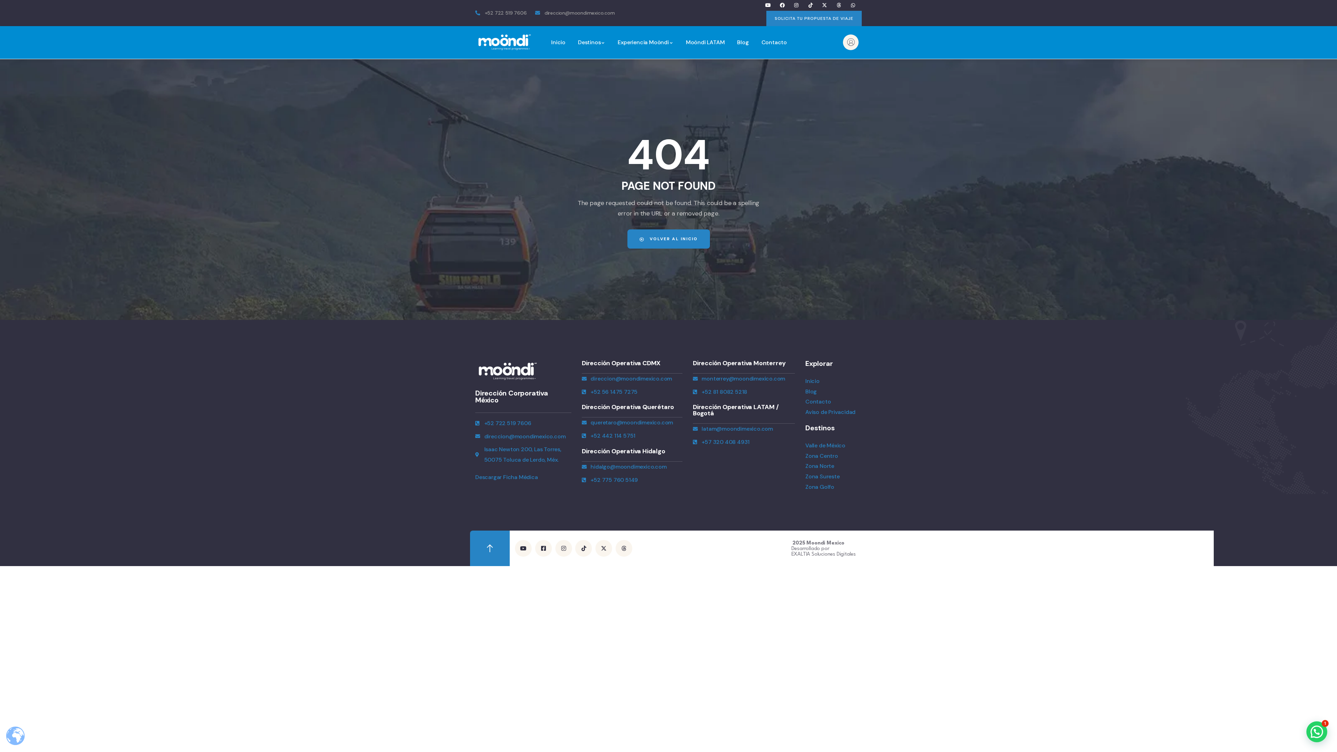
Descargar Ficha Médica (506, 477)
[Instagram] (796, 5)
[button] (1316, 731)
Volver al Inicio (673, 239)
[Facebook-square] (543, 548)
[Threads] (839, 5)
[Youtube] (768, 5)
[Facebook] (782, 5)
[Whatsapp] (852, 5)
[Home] (504, 42)
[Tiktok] (810, 5)
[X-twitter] (824, 5)
